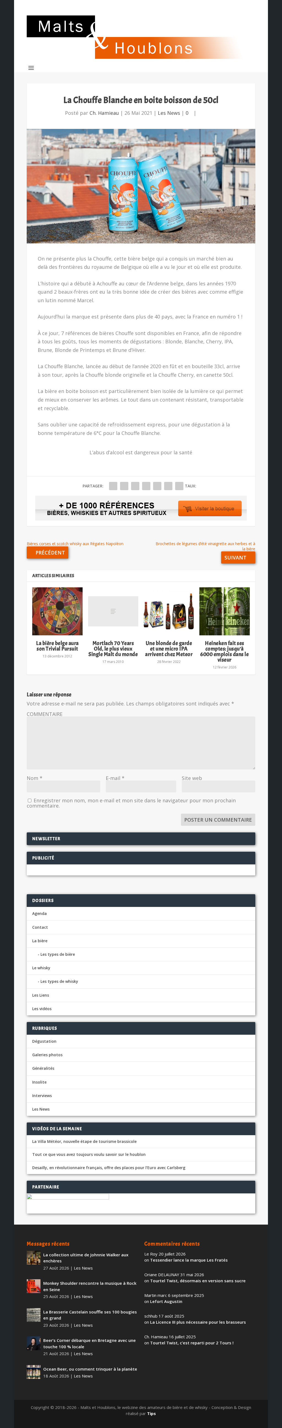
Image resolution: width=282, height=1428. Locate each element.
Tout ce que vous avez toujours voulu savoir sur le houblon (89, 1154)
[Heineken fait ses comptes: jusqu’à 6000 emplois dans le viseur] (224, 611)
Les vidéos (41, 1008)
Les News (169, 113)
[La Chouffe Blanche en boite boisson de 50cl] (141, 186)
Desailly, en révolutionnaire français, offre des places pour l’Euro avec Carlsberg (108, 1167)
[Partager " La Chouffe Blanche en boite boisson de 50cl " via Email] (168, 486)
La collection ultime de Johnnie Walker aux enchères (85, 1258)
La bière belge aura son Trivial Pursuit (57, 646)
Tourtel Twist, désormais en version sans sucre (198, 1280)
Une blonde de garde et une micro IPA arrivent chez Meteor (168, 649)
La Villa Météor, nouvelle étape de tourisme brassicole (84, 1141)
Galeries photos (47, 1054)
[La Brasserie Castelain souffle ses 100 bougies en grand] (33, 1315)
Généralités (43, 1068)
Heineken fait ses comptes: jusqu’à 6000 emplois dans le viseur (224, 651)
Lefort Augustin (166, 1301)
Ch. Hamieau (104, 113)
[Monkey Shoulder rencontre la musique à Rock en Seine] (33, 1286)
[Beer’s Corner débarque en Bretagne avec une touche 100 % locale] (33, 1343)
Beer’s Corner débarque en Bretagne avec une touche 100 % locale (89, 1343)
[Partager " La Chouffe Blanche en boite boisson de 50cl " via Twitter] (124, 486)
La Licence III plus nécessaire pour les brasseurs (198, 1322)
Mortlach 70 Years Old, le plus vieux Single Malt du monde (113, 649)
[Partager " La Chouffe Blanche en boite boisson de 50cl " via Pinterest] (146, 486)
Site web (192, 778)
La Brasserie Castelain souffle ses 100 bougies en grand (90, 1315)
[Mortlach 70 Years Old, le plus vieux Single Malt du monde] (113, 611)
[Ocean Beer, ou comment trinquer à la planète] (33, 1372)
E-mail (115, 778)
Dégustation (44, 1041)
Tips (151, 1413)
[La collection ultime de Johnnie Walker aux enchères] (33, 1258)
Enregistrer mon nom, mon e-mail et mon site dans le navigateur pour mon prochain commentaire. (131, 803)
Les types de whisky (59, 981)
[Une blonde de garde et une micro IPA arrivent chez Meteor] (169, 611)
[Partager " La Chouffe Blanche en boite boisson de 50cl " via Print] (179, 486)
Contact (40, 927)
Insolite (39, 1082)
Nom (34, 778)
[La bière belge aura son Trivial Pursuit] (57, 611)
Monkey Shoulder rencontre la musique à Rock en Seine (89, 1286)
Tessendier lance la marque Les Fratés (189, 1260)
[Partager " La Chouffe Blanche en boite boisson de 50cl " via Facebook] (113, 486)
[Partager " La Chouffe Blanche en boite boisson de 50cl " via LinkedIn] (157, 486)
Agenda (39, 913)
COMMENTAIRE (45, 714)
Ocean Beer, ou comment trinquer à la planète (90, 1369)
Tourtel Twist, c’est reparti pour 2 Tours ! (192, 1342)
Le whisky (41, 967)
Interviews (42, 1095)
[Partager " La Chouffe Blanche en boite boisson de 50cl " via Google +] (135, 486)
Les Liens (40, 995)
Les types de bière (57, 954)
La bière (39, 940)
